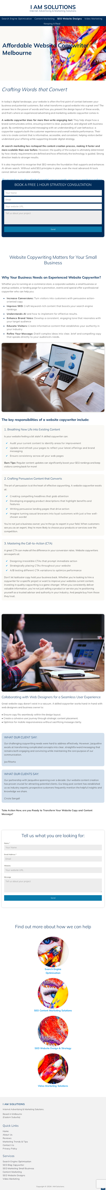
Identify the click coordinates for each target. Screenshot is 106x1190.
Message (7, 877)
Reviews (7, 1138)
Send (53, 229)
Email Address (10, 854)
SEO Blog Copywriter (13, 1165)
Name (7, 843)
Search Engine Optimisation (17, 18)
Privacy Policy (10, 1148)
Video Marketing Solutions (53, 1085)
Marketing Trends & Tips (15, 1141)
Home (6, 1131)
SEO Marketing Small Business (18, 1168)
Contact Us (8, 1145)
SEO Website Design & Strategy (53, 1048)
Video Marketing (93, 18)
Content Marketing (45, 18)
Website (7, 866)
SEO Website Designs (69, 18)
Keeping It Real (52, 23)
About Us (7, 1134)
